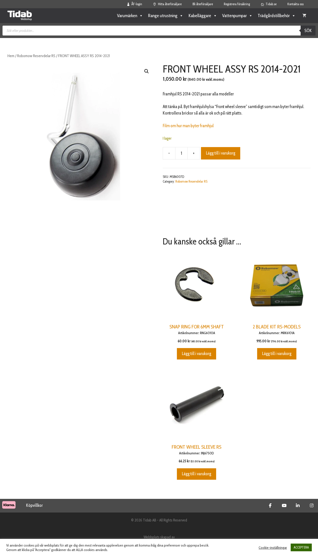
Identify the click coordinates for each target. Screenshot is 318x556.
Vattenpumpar (234, 15)
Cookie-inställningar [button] (273, 547)
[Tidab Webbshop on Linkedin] (297, 505)
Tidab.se (271, 4)
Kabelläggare (199, 15)
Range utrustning (162, 15)
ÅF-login (136, 4)
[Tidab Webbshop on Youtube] (284, 505)
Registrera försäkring (237, 4)
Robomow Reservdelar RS (36, 55)
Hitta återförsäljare (170, 4)
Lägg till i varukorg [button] (196, 353)
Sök (308, 30)
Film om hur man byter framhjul (188, 125)
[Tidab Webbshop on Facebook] (270, 505)
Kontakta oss (295, 4)
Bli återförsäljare (203, 4)
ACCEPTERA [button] (301, 547)
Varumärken (127, 15)
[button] (146, 71)
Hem (10, 55)
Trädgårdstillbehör (274, 15)
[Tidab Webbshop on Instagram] (311, 505)
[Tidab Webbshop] (19, 15)
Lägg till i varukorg (220, 153)
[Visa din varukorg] (304, 15)
